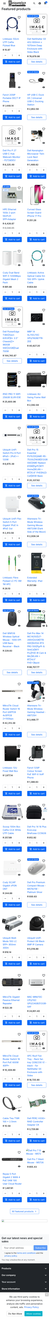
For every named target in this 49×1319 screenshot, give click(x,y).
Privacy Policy (31, 1307)
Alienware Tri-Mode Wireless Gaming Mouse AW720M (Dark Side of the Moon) (36, 525)
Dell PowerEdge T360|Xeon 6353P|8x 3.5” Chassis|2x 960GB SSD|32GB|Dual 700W (11, 341)
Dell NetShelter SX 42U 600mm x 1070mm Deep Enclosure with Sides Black (36, 45)
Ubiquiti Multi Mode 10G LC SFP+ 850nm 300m (10, 943)
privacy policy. (10, 1256)
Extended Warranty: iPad (34, 579)
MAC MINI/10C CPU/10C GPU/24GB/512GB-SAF (37, 1001)
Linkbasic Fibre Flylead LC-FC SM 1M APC (12, 581)
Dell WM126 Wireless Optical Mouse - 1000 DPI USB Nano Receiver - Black (12, 640)
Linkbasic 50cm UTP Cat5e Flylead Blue (11, 42)
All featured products (24, 1211)
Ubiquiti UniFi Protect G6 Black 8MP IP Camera (36, 941)
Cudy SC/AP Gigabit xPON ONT (10, 885)
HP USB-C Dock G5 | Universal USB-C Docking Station (35, 99)
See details (36, 61)
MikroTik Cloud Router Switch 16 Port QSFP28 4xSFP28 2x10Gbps (11, 712)
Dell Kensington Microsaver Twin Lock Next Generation (35, 155)
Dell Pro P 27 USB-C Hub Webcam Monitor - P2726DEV (11, 155)
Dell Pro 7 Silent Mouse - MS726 (35, 1161)
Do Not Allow (15, 1313)
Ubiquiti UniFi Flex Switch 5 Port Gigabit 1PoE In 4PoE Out (12, 523)
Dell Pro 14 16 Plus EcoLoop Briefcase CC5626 (36, 830)
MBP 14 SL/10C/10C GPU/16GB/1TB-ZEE (35, 336)
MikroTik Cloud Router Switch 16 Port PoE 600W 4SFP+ (11, 1060)
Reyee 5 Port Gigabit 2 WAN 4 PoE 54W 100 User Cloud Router (12, 1179)
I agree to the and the (23, 1254)
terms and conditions (26, 1253)
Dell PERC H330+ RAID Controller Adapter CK (36, 1121)
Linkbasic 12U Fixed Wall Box (10, 769)
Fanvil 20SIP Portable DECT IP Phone (12, 98)
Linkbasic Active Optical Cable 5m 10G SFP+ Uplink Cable (36, 277)
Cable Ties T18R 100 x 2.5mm (11, 1120)
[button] (34, 3)
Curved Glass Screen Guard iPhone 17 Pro (34, 212)
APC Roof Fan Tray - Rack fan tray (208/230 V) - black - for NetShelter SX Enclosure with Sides (36, 1065)
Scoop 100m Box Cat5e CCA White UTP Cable (12, 830)
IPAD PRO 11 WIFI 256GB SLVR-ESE (12, 396)
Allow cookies (33, 1313)
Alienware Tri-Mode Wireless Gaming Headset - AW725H (36, 710)
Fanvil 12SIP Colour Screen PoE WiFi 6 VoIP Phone (35, 772)
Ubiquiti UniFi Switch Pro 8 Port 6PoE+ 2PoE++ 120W (12, 454)
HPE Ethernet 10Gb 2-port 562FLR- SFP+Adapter (9, 214)
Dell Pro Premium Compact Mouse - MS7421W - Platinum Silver (36, 887)
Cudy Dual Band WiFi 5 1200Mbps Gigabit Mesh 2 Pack (12, 277)
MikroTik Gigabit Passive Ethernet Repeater (11, 1000)
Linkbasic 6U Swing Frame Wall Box (36, 397)
